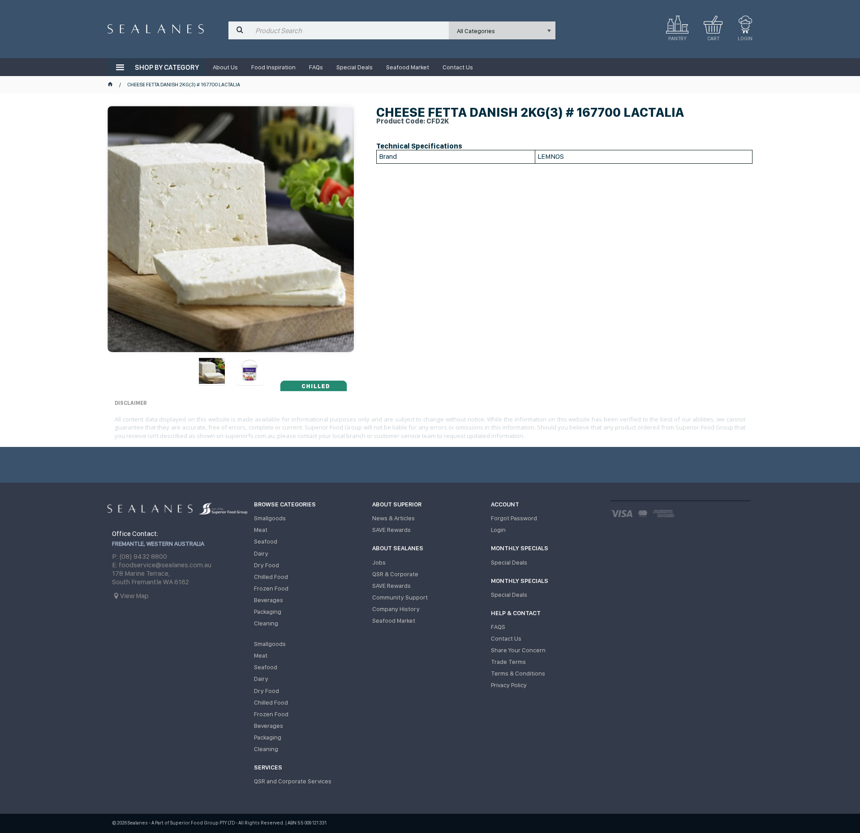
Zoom (240, 215)
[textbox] (350, 30)
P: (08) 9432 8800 (139, 556)
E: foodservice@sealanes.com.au (161, 565)
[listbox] (502, 30)
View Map (134, 595)
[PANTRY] (677, 25)
